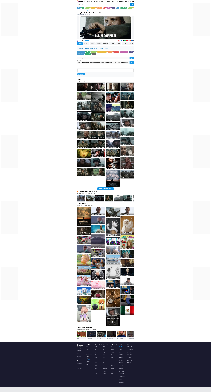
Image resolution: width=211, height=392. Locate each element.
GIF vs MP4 (129, 357)
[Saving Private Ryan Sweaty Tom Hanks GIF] (84, 153)
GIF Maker (120, 349)
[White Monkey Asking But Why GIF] (113, 227)
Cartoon (96, 351)
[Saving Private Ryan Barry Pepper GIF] (98, 153)
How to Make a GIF (80, 366)
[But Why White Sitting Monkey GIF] (127, 225)
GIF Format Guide (130, 355)
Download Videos (130, 359)
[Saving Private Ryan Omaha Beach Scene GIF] (113, 212)
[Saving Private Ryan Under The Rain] (127, 198)
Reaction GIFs (129, 363)
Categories (89, 1)
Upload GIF (88, 361)
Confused (104, 359)
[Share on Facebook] (121, 40)
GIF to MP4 (121, 355)
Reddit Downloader (122, 382)
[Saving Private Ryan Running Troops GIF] (98, 97)
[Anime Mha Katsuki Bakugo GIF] (127, 272)
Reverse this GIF (96, 48)
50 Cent (112, 373)
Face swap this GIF (80, 48)
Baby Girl (112, 363)
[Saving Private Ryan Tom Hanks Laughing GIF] (84, 135)
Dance (96, 355)
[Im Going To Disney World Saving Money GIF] (127, 242)
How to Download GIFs (80, 363)
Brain (112, 360)
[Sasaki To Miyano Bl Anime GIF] (98, 304)
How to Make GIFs (130, 346)
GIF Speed (120, 359)
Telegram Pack (121, 371)
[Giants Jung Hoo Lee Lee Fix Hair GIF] (98, 263)
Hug (103, 365)
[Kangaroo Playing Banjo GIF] (113, 298)
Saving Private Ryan (83, 10)
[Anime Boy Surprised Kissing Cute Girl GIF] (113, 250)
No (103, 360)
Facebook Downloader (121, 385)
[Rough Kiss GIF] (130, 8)
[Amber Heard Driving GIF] (84, 260)
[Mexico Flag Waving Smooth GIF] (127, 310)
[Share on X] (123, 40)
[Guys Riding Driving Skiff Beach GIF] (113, 259)
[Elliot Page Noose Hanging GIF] (127, 300)
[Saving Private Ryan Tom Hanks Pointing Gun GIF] (98, 107)
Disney (96, 357)
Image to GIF (121, 365)
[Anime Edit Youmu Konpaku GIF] (84, 291)
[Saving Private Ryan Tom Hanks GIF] (113, 163)
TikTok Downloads (130, 360)
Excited (104, 354)
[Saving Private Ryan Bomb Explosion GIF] (127, 132)
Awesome (112, 359)
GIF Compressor (121, 352)
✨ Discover (88, 352)
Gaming (96, 362)
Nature (96, 370)
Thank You (104, 351)
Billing (87, 364)
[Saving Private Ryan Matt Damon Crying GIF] (127, 123)
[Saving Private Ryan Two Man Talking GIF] (98, 116)
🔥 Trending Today (89, 351)
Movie (96, 368)
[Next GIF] (133, 27)
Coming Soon (113, 365)
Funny (95, 360)
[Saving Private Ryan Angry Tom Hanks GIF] (84, 96)
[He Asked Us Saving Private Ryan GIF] (98, 135)
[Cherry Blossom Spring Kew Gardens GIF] (84, 270)
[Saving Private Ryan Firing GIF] (84, 105)
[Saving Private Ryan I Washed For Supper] (81, 198)
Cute (95, 354)
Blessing (112, 368)
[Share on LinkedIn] (132, 40)
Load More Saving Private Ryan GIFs (105, 188)
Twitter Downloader (122, 378)
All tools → (121, 346)
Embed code (79, 60)
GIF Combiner (121, 362)
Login (130, 1)
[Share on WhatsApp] (125, 40)
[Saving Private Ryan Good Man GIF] (113, 87)
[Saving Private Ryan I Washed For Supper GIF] (113, 135)
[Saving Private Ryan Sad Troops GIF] (98, 144)
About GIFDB (79, 350)
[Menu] (133, 1)
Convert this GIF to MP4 (104, 48)
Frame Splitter (121, 360)
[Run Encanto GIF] (84, 300)
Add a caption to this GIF (89, 48)
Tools (113, 1)
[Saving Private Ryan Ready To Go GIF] (98, 126)
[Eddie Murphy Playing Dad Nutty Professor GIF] (98, 294)
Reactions (101, 1)
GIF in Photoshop (130, 349)
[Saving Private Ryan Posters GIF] (84, 216)
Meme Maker (121, 363)
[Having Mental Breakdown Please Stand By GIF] (113, 321)
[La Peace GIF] (79, 8)
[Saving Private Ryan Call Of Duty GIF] (98, 162)
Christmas (112, 351)
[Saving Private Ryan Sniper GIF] (127, 141)
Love (103, 349)
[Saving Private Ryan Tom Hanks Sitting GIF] (127, 105)
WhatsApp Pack (121, 370)
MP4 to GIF (121, 351)
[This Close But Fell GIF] (98, 253)
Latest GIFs (88, 346)
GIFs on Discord (129, 354)
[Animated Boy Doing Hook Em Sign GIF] (113, 272)
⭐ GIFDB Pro (88, 359)
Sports (96, 373)
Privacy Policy (79, 356)
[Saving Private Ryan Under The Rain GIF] (127, 114)
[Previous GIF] (78, 27)
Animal (96, 346)
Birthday (96, 349)
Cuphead (112, 349)
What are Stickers (79, 368)
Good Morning (105, 368)
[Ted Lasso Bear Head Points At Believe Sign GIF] (113, 284)
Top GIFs (87, 349)
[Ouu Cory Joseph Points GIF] (127, 281)
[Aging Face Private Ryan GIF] (127, 211)
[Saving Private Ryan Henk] (99, 198)
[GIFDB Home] (77, 10)
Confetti (112, 354)
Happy (104, 346)
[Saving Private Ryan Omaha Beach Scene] (90, 198)
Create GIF (121, 1)
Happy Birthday (97, 363)
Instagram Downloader (121, 380)
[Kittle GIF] (82, 8)
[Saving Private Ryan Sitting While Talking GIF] (84, 172)
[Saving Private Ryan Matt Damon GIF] (98, 211)
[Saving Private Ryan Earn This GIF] (127, 151)
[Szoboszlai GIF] (87, 8)
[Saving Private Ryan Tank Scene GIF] (113, 117)
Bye (103, 363)
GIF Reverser (121, 357)
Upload (126, 1)
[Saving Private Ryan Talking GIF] (98, 172)
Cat (95, 352)
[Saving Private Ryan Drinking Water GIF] (98, 87)
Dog (95, 359)
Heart (112, 355)
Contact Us (78, 353)
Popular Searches (89, 354)
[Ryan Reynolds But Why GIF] (84, 249)
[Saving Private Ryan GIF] (84, 126)
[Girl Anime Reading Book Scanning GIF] (84, 313)
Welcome (104, 373)
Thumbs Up (104, 355)
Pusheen (96, 371)
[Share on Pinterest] (127, 40)
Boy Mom (112, 370)
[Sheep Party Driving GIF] (127, 263)
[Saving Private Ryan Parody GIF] (113, 178)
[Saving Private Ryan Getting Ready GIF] (84, 144)
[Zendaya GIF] (113, 8)
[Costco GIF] (117, 8)
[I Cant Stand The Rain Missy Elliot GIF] (98, 275)
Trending (108, 1)
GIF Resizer (121, 354)
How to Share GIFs (80, 365)
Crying (104, 357)
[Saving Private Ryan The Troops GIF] (113, 153)
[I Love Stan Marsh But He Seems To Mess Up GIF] (84, 240)
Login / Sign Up (88, 358)
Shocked (104, 371)
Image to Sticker (121, 368)
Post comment (81, 74)
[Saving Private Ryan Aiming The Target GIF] (113, 144)
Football (112, 352)
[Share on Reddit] (130, 40)
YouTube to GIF (121, 373)
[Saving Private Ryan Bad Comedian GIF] (127, 96)
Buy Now (112, 371)
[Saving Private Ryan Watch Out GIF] (127, 87)
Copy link (78, 56)
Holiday (96, 365)
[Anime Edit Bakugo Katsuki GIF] (113, 241)
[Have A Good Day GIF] (123, 8)
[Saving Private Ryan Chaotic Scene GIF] (127, 174)
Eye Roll (104, 370)
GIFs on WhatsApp (130, 352)
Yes (103, 362)
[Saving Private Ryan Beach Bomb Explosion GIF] (113, 126)
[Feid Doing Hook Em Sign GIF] (98, 229)
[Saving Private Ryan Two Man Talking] (109, 198)
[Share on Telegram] (128, 40)
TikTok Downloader (122, 376)
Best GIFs (129, 362)
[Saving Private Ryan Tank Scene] (118, 198)
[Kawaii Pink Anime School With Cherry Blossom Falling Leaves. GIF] (98, 285)
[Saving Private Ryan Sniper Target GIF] (113, 97)
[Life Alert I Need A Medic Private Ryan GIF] (113, 312)
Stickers (95, 1)
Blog (77, 351)
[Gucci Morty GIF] (93, 8)
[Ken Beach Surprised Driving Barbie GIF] (84, 280)
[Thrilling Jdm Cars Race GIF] (98, 241)
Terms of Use (79, 358)
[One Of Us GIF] (108, 8)
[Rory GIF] (104, 8)
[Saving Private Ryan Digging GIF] (84, 87)
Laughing (104, 352)
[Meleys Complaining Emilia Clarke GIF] (84, 231)
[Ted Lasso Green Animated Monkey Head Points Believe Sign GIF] (127, 290)
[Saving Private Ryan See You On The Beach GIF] (113, 108)
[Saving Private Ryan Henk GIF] (84, 116)
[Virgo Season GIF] (99, 8)
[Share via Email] (133, 40)
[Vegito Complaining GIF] (127, 254)
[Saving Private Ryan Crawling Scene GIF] (84, 163)
